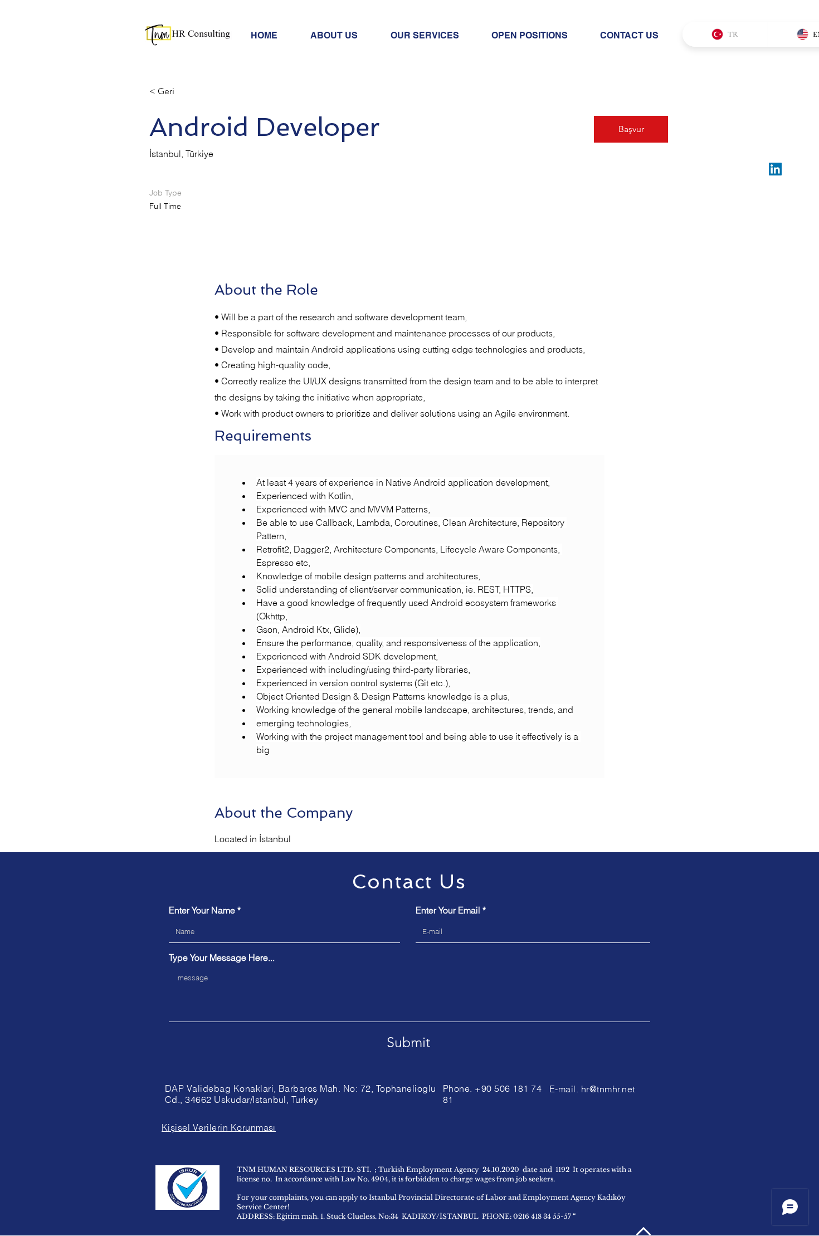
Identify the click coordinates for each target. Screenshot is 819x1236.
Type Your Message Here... (222, 957)
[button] (631, 129)
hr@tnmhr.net (608, 1089)
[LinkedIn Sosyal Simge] (775, 169)
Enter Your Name (202, 910)
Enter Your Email (448, 910)
